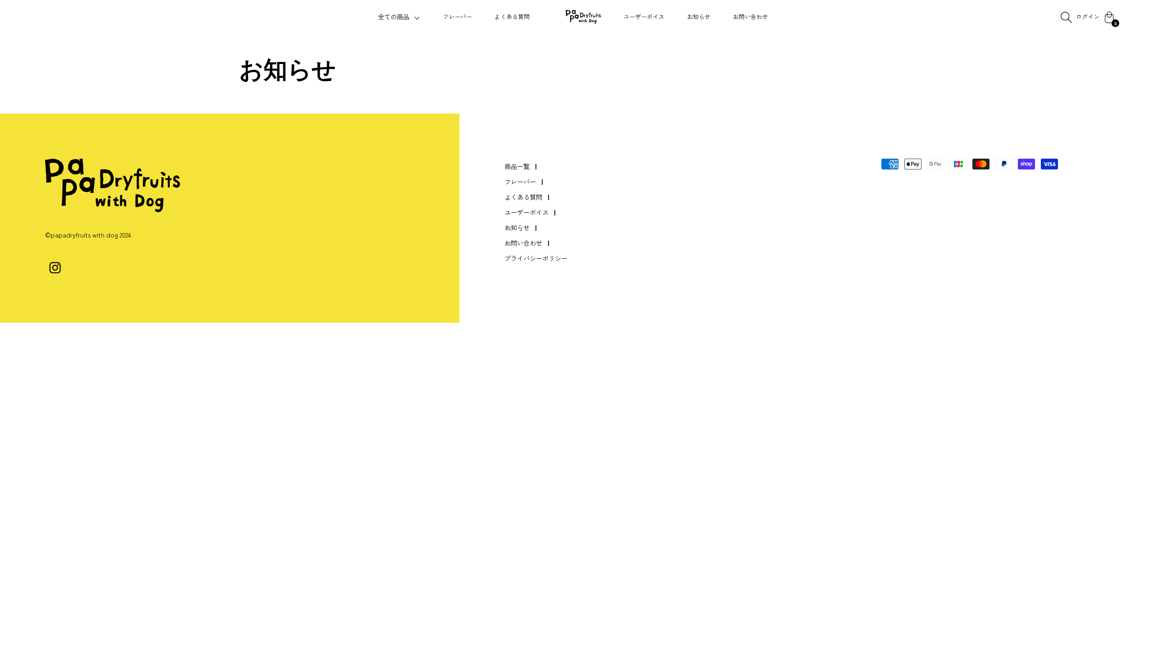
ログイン (1087, 16)
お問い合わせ (750, 16)
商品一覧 (517, 166)
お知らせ (698, 16)
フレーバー (457, 16)
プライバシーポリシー (535, 258)
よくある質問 (512, 16)
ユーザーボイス (643, 16)
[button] (399, 17)
